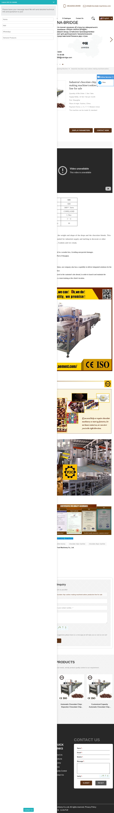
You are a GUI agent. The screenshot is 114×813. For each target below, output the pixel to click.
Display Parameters (81, 130)
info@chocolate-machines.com (98, 6)
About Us (58, 755)
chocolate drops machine (97, 544)
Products (58, 759)
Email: (79, 752)
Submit (86, 783)
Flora (104, 82)
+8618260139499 (73, 6)
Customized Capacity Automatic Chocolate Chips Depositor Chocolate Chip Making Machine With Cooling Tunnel (72, 705)
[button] (59, 64)
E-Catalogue (66, 18)
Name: (79, 748)
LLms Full (64, 810)
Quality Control (61, 771)
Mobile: (80, 757)
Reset (101, 783)
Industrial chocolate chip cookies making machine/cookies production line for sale (76, 594)
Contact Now (103, 130)
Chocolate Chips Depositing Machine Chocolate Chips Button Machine (101, 705)
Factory (58, 763)
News (57, 767)
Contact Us (79, 18)
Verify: (79, 776)
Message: (80, 761)
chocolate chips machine (77, 544)
